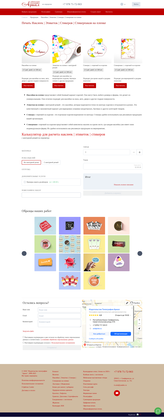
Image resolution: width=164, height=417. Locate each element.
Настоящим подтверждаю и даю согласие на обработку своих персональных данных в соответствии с (51, 338)
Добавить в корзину (113, 193)
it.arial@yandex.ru (120, 385)
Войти (136, 4)
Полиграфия (87, 396)
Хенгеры (86, 390)
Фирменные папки (90, 393)
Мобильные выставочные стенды (95, 378)
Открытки (86, 381)
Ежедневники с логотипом (62, 399)
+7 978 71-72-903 (73, 4)
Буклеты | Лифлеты (59, 393)
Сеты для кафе (88, 387)
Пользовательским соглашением (63, 343)
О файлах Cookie (28, 387)
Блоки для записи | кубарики (62, 387)
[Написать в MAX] (117, 394)
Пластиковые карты (90, 384)
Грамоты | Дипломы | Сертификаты (65, 396)
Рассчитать (28, 86)
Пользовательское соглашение (32, 384)
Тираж (85, 160)
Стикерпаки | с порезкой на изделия (127, 65)
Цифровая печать (89, 403)
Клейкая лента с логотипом (93, 375)
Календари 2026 (58, 406)
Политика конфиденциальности (33, 380)
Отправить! (52, 348)
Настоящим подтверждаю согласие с (49, 343)
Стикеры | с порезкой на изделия (95, 65)
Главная (24, 17)
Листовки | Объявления (61, 384)
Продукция (34, 17)
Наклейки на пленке (29, 65)
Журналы (55, 403)
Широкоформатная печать (92, 409)
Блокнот (55, 371)
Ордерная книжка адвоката (62, 390)
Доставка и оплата (28, 390)
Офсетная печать (89, 406)
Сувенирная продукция (91, 399)
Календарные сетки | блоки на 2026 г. (96, 371)
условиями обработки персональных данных (57, 340)
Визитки (55, 375)
